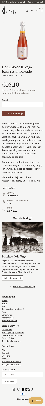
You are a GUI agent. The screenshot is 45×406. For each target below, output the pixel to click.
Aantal (5, 100)
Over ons (6, 356)
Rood (4, 303)
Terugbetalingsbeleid (11, 341)
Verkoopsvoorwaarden (12, 335)
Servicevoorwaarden (11, 361)
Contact (5, 353)
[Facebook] (13, 389)
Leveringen (7, 329)
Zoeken (5, 358)
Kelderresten (8, 317)
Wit (3, 306)
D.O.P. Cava (12, 211)
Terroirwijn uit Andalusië (13, 309)
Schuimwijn (7, 315)
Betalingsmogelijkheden (13, 332)
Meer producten (9, 320)
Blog (4, 350)
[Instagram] (18, 389)
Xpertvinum (25, 399)
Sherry (5, 300)
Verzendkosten (19, 89)
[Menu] (41, 10)
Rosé (4, 312)
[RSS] (27, 389)
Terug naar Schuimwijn (24, 286)
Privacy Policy (8, 338)
